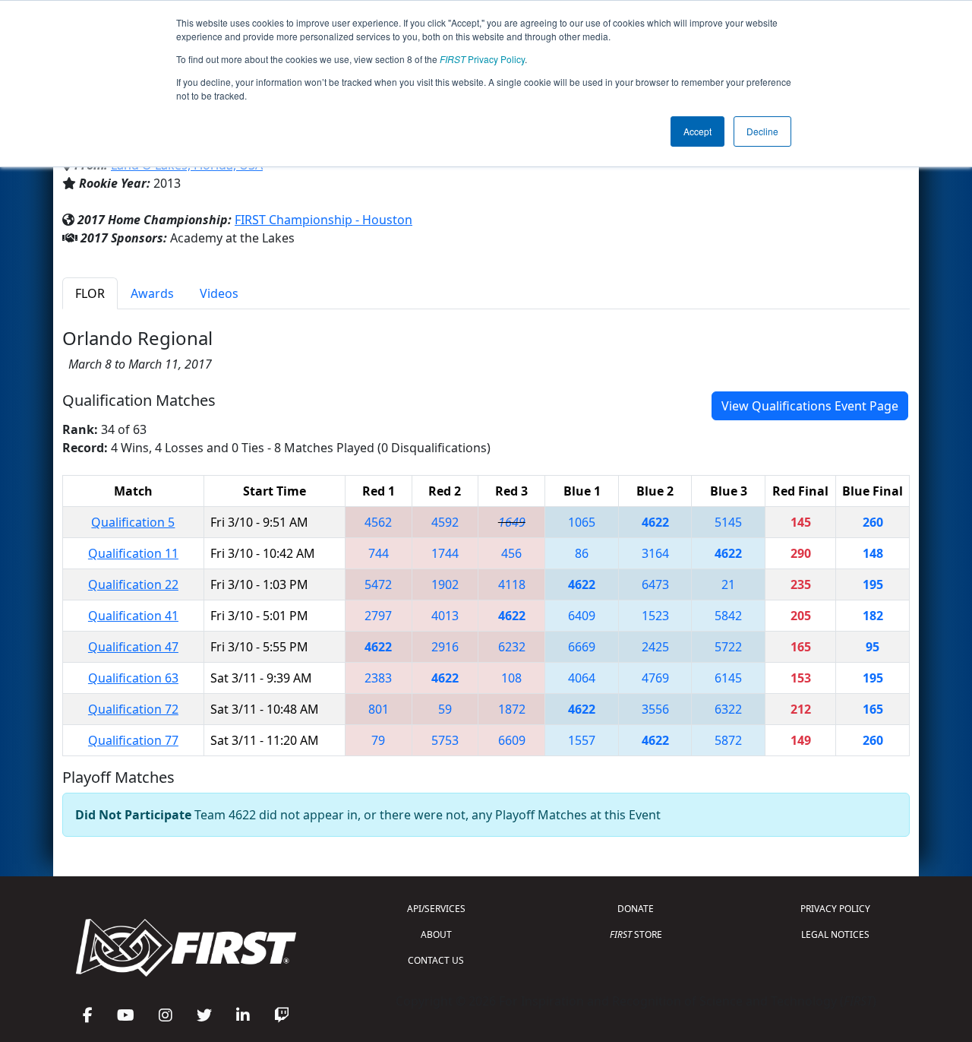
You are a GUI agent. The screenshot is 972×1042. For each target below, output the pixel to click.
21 (728, 584)
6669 (581, 646)
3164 (655, 553)
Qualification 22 (133, 584)
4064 (581, 678)
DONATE (635, 908)
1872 (511, 709)
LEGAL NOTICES (835, 934)
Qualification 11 (133, 553)
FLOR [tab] (90, 293)
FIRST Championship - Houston (323, 219)
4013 (445, 615)
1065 (581, 522)
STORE (636, 934)
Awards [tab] (152, 293)
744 (378, 553)
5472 (378, 584)
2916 (445, 646)
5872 (728, 740)
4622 (655, 522)
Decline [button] (762, 131)
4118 (511, 584)
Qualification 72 (133, 709)
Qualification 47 (133, 646)
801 (378, 709)
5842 (728, 615)
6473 (655, 584)
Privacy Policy (482, 58)
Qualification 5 (133, 522)
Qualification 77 (133, 740)
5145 (728, 522)
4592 (445, 522)
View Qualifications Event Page (809, 405)
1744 (445, 553)
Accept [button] (697, 131)
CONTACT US (436, 960)
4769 (655, 678)
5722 (728, 646)
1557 (581, 740)
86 (582, 553)
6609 (511, 740)
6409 (581, 615)
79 (378, 740)
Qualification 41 (133, 615)
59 (445, 709)
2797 (378, 615)
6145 (728, 678)
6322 (728, 709)
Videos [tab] (219, 293)
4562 (378, 522)
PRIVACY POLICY (835, 908)
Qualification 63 (133, 678)
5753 (445, 740)
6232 (511, 646)
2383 (378, 678)
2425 (655, 646)
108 (511, 678)
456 (511, 553)
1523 (655, 615)
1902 (445, 584)
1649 (511, 522)
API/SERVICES (436, 908)
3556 (655, 709)
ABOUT (436, 934)
